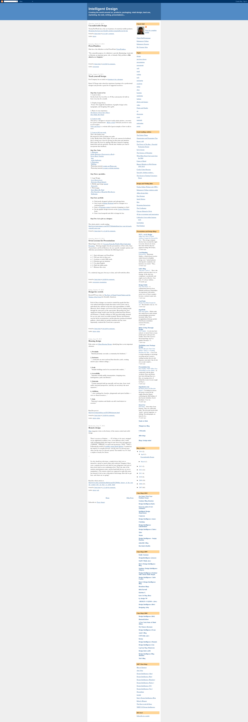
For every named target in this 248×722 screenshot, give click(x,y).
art (137, 111)
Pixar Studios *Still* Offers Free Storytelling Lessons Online (148, 369)
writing (139, 74)
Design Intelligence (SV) (144, 686)
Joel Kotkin (140, 223)
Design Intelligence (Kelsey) (145, 683)
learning (139, 93)
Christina (142, 522)
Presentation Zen (144, 367)
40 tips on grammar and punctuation (148, 214)
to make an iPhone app (109, 166)
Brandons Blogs (144, 586)
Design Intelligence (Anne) (147, 519)
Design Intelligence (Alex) (145, 674)
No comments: (112, 64)
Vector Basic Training (97, 156)
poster (138, 126)
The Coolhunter (141, 208)
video (138, 105)
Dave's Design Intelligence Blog (147, 564)
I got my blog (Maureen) (147, 648)
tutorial (106, 184)
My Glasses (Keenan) (145, 627)
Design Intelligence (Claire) (147, 529)
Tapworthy (94, 186)
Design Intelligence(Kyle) (147, 504)
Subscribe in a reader (143, 716)
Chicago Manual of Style (144, 211)
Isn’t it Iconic (141, 150)
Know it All (140, 141)
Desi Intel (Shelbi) (144, 546)
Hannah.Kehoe (144, 619)
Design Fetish (143, 285)
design (94, 36)
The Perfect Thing (142, 135)
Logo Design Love (96, 180)
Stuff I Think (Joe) (145, 561)
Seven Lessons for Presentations (102, 240)
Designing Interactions (143, 205)
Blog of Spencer (142, 667)
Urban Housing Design (105, 344)
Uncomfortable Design (98, 25)
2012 (141, 470)
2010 (141, 477)
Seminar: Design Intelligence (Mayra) (148, 569)
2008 (141, 484)
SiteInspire (94, 194)
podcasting (140, 123)
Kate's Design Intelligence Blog (146, 698)
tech (98, 490)
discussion (140, 114)
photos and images (142, 102)
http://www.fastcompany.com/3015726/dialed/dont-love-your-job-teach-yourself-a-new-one (110, 227)
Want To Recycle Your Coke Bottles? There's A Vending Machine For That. (147, 350)
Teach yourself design (97, 76)
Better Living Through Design (146, 328)
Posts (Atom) (101, 502)
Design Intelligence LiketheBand (145, 526)
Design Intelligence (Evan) (147, 630)
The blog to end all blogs (144, 704)
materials (139, 120)
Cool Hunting (143, 252)
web (138, 68)
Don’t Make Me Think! (97, 115)
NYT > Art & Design (145, 234)
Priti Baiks (142, 406)
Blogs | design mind (145, 440)
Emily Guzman (144, 555)
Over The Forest (144, 286)
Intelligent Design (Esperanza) (144, 512)
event (138, 117)
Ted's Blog (142, 658)
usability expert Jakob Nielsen (114, 446)
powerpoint (96, 67)
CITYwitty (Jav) (144, 636)
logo (92, 158)
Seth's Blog (142, 269)
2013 (141, 466)
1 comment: (111, 33)
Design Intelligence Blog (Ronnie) (146, 654)
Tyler (140, 532)
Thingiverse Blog (144, 426)
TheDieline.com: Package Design (147, 346)
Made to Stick (111, 122)
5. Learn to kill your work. (98, 132)
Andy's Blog (143, 633)
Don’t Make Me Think (97, 190)
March (143, 461)
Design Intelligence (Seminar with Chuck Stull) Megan (148, 573)
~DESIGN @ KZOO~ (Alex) (148, 601)
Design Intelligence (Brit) (147, 616)
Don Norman (141, 196)
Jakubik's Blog (143, 543)
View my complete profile (151, 31)
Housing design (95, 340)
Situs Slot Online (144, 311)
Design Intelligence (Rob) (147, 604)
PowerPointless (95, 45)
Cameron (142, 516)
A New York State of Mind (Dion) (147, 623)
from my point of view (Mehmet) (146, 507)
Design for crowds (96, 291)
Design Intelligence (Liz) (146, 645)
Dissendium (140, 692)
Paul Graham (141, 226)
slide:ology (142, 435)
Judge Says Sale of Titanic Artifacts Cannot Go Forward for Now (148, 238)
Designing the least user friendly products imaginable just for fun (108, 31)
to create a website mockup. (110, 168)
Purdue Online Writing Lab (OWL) (147, 187)
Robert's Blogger (142, 701)
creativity (139, 84)
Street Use (142, 405)
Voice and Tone (95, 126)
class (138, 90)
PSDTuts (93, 164)
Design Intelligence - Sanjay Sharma (148, 539)
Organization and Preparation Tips (147, 138)
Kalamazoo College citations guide (147, 190)
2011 (141, 473)
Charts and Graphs (142, 108)
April (142, 454)
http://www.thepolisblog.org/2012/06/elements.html (104, 412)
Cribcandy (142, 431)
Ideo (138, 202)
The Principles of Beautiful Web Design (102, 192)
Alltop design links (142, 193)
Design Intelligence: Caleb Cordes (147, 578)
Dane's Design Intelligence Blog (147, 583)
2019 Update (142, 331)
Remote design (95, 427)
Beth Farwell (143, 589)
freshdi (139, 695)
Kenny (141, 639)
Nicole (141, 535)
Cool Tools (142, 301)
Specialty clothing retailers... (145, 172)
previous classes (141, 59)
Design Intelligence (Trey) (145, 689)
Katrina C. (142, 592)
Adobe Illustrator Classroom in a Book (102, 154)
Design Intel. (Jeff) (145, 651)
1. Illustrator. (94, 152)
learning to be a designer (115, 79)
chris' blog (140, 670)
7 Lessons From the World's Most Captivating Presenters (110, 245)
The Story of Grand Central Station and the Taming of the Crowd (109, 296)
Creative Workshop (123, 209)
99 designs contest (104, 207)
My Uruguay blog (142, 47)
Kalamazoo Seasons (143, 44)
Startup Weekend (108, 203)
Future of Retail (141, 161)
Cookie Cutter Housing (144, 169)
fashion (139, 99)
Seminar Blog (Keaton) (146, 501)
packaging (140, 80)
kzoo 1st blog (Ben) (145, 595)
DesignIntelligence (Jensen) (147, 558)
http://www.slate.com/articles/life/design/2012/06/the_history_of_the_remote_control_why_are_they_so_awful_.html (111, 483)
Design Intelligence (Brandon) (146, 680)
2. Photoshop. (94, 162)
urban (98, 331)
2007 (141, 487)
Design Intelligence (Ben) (144, 677)
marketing (140, 96)
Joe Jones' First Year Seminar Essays (145, 497)
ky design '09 (143, 598)
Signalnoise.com (144, 387)
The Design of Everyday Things (100, 112)
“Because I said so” (145, 270)
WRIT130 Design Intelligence (146, 707)
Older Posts (130, 498)
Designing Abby (144, 607)
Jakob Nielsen (141, 199)
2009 (141, 480)
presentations (103, 282)
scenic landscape (96, 160)
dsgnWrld (142, 310)
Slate (90, 431)
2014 (141, 451)
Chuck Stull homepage (144, 38)
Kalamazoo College (143, 41)
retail (138, 71)
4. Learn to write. (95, 118)
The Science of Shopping (144, 153)
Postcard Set (142, 254)
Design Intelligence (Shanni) (148, 642)
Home (107, 498)
